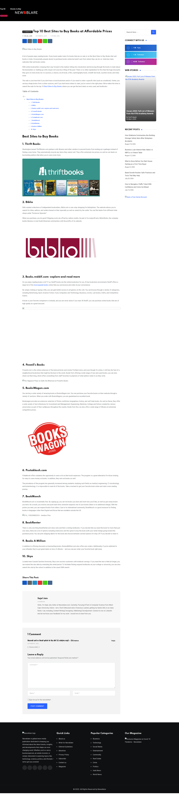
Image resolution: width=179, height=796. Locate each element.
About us (62, 739)
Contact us (62, 763)
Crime (95, 763)
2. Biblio (33, 105)
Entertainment (98, 751)
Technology (97, 743)
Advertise (62, 751)
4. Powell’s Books (36, 111)
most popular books (41, 285)
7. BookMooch (35, 120)
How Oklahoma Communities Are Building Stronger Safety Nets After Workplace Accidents (140, 138)
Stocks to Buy (15, 9)
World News (97, 774)
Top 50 (3, 9)
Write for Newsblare (66, 743)
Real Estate (97, 759)
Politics (95, 767)
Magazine (62, 767)
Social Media (97, 747)
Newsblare (102, 789)
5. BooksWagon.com (37, 114)
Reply (113, 640)
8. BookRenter (35, 123)
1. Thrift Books (35, 102)
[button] (4, 5)
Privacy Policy (64, 755)
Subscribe (62, 759)
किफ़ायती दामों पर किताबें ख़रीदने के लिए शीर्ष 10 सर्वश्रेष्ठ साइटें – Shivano (53, 641)
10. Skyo (33, 129)
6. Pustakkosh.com (37, 117)
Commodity (97, 755)
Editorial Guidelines (66, 747)
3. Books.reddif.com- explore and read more (45, 108)
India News (97, 770)
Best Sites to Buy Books (53, 86)
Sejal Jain (28, 36)
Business (96, 739)
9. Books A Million (36, 126)
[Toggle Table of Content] (23, 96)
